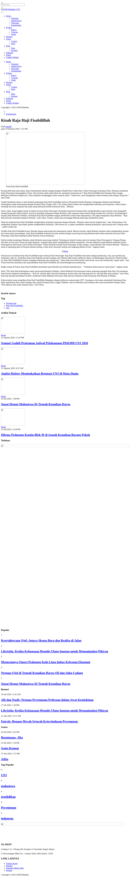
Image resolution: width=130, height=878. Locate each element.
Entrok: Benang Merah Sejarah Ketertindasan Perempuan (39, 721)
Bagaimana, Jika (12, 737)
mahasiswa (8, 786)
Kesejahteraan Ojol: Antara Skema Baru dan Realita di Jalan (41, 640)
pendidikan (8, 796)
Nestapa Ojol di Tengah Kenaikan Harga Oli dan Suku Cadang (42, 673)
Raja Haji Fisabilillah (14, 305)
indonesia (7, 818)
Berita (3, 335)
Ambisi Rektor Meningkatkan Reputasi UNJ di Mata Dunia (39, 373)
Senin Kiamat (10, 748)
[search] (2, 2)
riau (7, 308)
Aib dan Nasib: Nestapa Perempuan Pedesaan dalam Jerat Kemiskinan (47, 699)
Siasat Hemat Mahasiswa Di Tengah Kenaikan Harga (35, 404)
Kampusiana (11, 114)
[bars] (2, 12)
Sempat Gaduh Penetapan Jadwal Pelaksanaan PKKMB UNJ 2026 (44, 343)
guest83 (8, 126)
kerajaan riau (11, 303)
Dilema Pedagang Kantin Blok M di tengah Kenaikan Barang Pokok (45, 434)
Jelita (4, 759)
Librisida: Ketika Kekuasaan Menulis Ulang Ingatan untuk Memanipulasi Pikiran (54, 651)
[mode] (2, 7)
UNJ (4, 775)
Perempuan (8, 807)
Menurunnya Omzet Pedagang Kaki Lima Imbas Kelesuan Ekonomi (45, 662)
